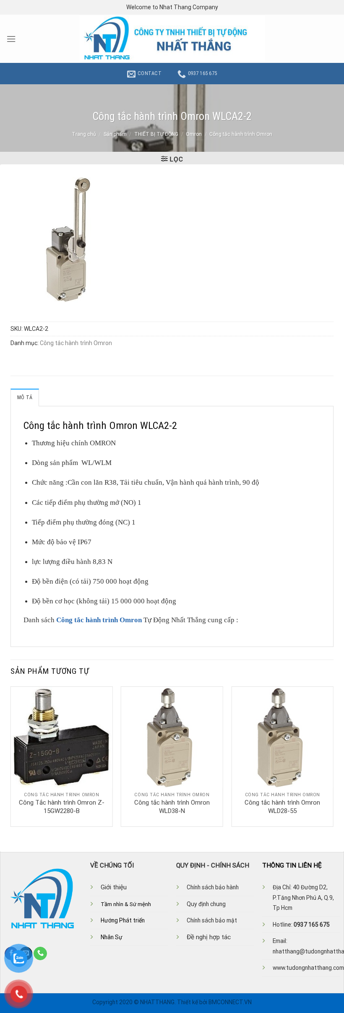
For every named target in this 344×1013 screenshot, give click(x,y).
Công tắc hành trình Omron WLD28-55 (282, 807)
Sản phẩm (115, 134)
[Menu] (11, 39)
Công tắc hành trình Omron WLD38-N (172, 807)
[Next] (333, 756)
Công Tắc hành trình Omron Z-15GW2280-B (61, 807)
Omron (194, 134)
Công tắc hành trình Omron (240, 134)
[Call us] (40, 953)
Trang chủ (84, 134)
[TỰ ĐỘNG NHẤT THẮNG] (172, 39)
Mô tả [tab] (24, 397)
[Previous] (11, 756)
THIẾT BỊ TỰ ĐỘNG (156, 134)
